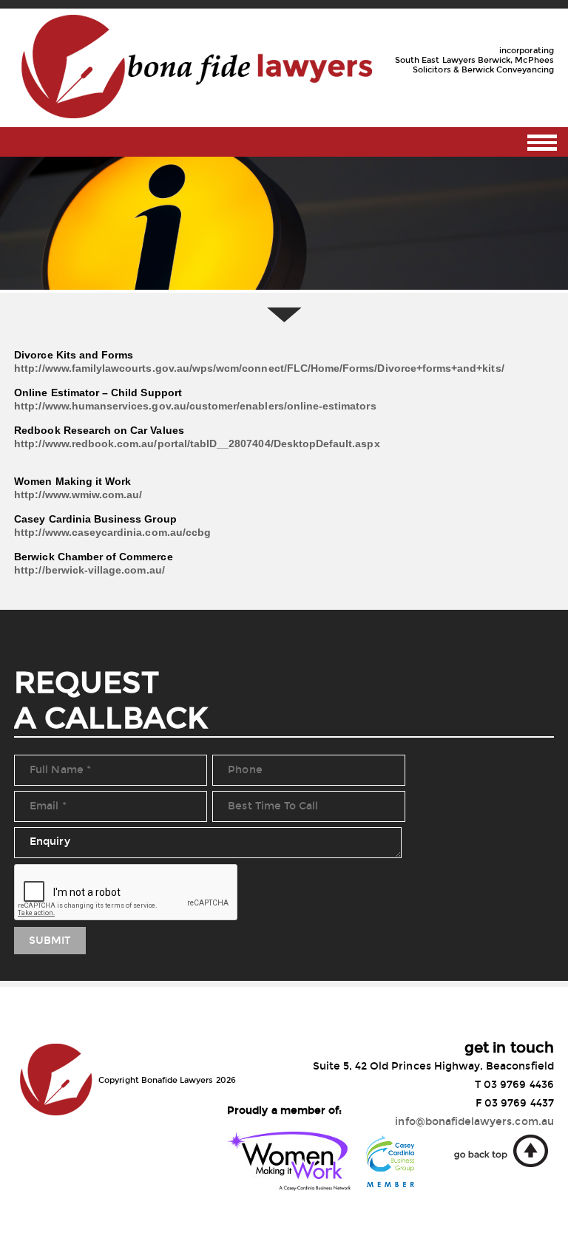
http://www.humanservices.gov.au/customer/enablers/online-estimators (195, 406)
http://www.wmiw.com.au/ (78, 494)
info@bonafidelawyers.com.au (474, 1121)
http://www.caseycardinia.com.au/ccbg (112, 532)
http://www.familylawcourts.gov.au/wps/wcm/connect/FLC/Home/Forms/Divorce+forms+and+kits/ (259, 368)
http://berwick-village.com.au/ (89, 570)
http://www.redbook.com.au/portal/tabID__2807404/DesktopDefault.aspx (196, 443)
